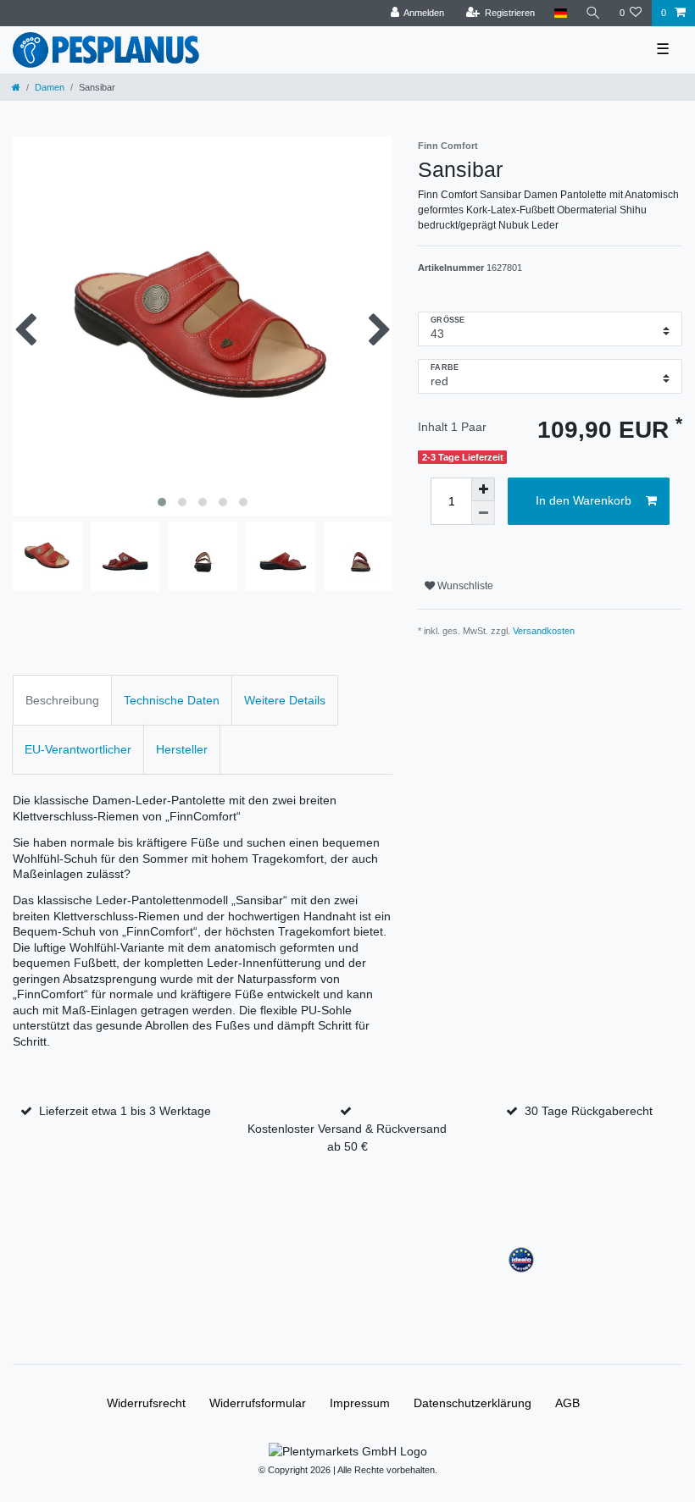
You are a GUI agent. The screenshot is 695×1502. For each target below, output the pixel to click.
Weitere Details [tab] (284, 700)
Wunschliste (464, 586)
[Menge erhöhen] (483, 489)
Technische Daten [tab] (172, 700)
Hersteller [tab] (182, 749)
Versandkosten (544, 631)
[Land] (559, 13)
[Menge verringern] (483, 513)
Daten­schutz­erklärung (472, 1403)
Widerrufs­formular (257, 1403)
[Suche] (593, 13)
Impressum (360, 1403)
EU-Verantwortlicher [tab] (78, 749)
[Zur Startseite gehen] (16, 87)
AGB (567, 1403)
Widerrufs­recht (146, 1403)
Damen (49, 87)
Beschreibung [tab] (62, 700)
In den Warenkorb (583, 500)
